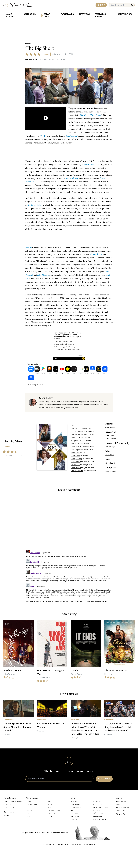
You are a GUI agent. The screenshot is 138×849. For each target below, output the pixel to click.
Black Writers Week (100, 807)
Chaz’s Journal (76, 804)
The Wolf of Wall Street (90, 115)
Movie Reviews (10, 15)
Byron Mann (75, 456)
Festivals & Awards (100, 15)
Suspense (52, 813)
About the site (121, 801)
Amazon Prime (31, 804)
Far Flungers (75, 813)
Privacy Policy (89, 844)
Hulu (27, 819)
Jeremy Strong (76, 459)
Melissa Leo (75, 465)
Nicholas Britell (110, 471)
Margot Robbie (96, 254)
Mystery (51, 801)
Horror (28, 816)
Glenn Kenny (31, 59)
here (76, 407)
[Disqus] (69, 576)
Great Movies (47, 15)
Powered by (31, 385)
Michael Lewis (88, 164)
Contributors (125, 14)
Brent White (109, 455)
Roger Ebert (98, 816)
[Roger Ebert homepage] (18, 5)
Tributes (74, 819)
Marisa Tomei (76, 468)
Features (96, 810)
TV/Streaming (67, 14)
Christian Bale (34, 204)
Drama (46, 54)
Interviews (84, 14)
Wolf (43, 135)
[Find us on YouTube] (120, 814)
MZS (72, 810)
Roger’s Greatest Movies (12, 801)
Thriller (50, 816)
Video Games (98, 804)
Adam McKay (72, 178)
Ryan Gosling (71, 135)
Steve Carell (75, 438)
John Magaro (43, 274)
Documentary (31, 810)
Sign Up (6, 815)
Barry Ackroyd (110, 447)
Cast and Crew (8, 807)
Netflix (50, 804)
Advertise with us (122, 807)
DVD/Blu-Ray (98, 801)
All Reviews (7, 804)
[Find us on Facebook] (117, 814)
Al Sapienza (75, 441)
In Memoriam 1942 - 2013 (60, 832)
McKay (28, 247)
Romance (52, 807)
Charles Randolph (111, 438)
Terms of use (76, 844)
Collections (30, 14)
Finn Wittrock (76, 432)
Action (28, 801)
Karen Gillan (75, 453)
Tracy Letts (75, 447)
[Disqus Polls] (69, 522)
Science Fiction (54, 810)
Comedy (29, 807)
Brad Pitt (74, 444)
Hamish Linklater (77, 471)
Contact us (120, 804)
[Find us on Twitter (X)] (124, 814)
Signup (101, 5)
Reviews (28, 43)
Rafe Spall (74, 429)
